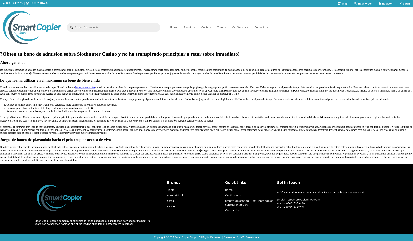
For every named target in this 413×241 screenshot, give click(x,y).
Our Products (233, 195)
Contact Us (261, 27)
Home (173, 27)
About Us (189, 27)
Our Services (240, 27)
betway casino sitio (85, 87)
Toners (221, 27)
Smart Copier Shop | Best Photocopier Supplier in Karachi (249, 203)
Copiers (206, 27)
